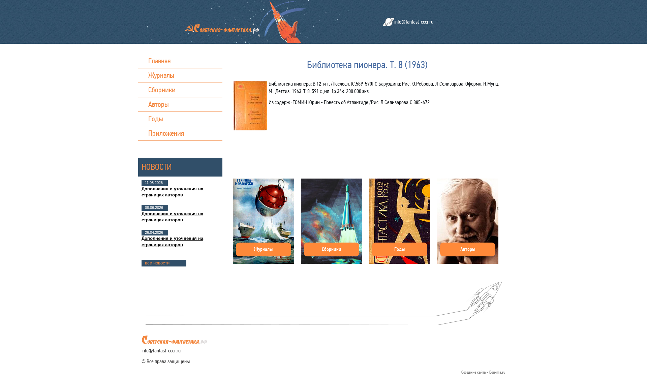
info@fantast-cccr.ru (413, 22)
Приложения (166, 133)
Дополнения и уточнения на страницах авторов (172, 191)
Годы (155, 118)
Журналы (161, 75)
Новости (157, 167)
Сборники (162, 89)
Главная (159, 60)
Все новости (157, 262)
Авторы (158, 104)
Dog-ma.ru (497, 372)
